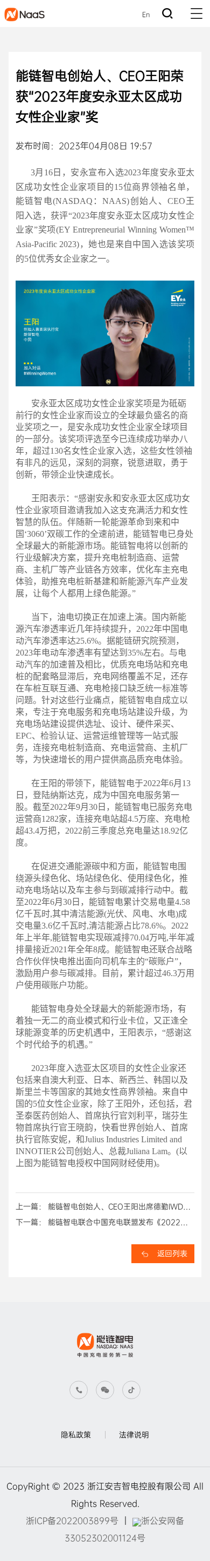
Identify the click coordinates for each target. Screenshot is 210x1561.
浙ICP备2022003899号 (72, 1520)
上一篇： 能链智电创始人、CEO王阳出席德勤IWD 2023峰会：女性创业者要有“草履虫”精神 (99, 1208)
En (146, 14)
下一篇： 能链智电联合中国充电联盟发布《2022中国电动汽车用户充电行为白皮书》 (102, 1223)
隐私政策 (76, 1435)
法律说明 (134, 1435)
